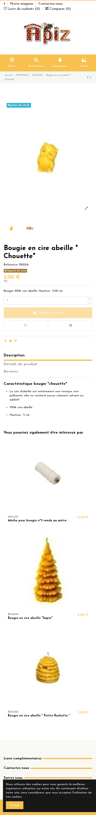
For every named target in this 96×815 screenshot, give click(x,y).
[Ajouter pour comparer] (70, 325)
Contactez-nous (50, 4)
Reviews (11, 372)
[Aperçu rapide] (54, 510)
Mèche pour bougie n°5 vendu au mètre (37, 520)
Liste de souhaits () (24, 9)
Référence (11, 264)
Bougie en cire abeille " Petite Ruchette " (39, 715)
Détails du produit (20, 364)
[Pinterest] (16, 341)
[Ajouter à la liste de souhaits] (25, 325)
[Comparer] (48, 510)
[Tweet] (10, 341)
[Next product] (90, 77)
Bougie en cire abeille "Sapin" (30, 618)
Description (14, 355)
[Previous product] (88, 77)
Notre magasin (22, 4)
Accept (14, 805)
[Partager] (5, 341)
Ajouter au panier (51, 312)
